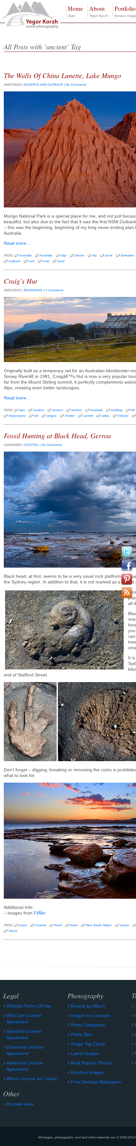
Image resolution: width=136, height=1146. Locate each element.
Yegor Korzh (98, 11)
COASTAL (31, 445)
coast (23, 925)
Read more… (17, 243)
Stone (13, 931)
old (36, 415)
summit (88, 415)
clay (63, 255)
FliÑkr (40, 912)
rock (31, 261)
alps (22, 410)
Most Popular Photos (91, 1062)
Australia (25, 255)
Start (75, 11)
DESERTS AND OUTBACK (43, 84)
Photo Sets (81, 1034)
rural (46, 261)
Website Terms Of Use (28, 1005)
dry (94, 255)
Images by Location (90, 1015)
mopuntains (17, 415)
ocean (124, 925)
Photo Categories (88, 1024)
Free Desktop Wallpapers (96, 1081)
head (73, 925)
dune (109, 255)
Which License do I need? (32, 1078)
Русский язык (20, 1103)
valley (105, 415)
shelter (70, 415)
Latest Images (85, 1053)
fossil (58, 925)
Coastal (40, 925)
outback (14, 261)
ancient (38, 410)
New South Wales (99, 925)
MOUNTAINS (33, 290)
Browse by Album (88, 1005)
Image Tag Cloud (88, 1043)
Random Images (87, 1072)
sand (61, 261)
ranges (51, 415)
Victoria (123, 415)
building (116, 410)
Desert (79, 255)
